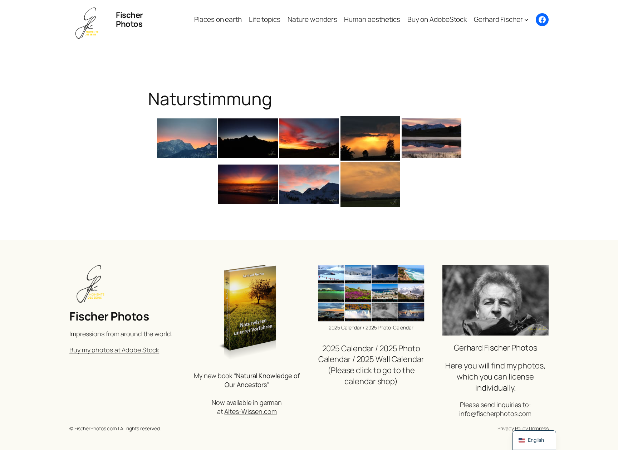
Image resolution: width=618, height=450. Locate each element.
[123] (248, 138)
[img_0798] (309, 184)
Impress (540, 428)
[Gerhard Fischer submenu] (526, 20)
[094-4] (187, 138)
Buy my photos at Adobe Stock (114, 350)
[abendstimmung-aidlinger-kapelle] (370, 138)
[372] (309, 138)
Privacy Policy (512, 428)
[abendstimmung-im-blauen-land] (431, 138)
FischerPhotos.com (95, 428)
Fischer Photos (129, 19)
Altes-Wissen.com (250, 411)
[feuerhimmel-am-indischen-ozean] (248, 184)
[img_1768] (370, 184)
